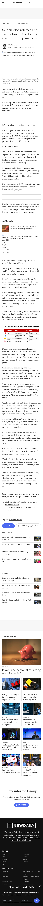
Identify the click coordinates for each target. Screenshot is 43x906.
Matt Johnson (13, 45)
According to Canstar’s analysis (16, 419)
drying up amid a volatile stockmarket (18, 373)
